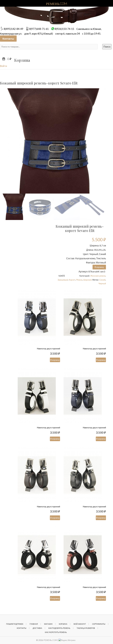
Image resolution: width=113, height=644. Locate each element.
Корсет (72, 279)
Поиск (106, 46)
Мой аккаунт (80, 624)
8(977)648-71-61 (39, 28)
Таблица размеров (86, 628)
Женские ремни (97, 275)
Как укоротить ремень (56, 632)
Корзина (63, 624)
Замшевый (63, 279)
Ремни (79, 279)
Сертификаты (98, 624)
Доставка (37, 628)
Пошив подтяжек (14, 624)
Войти (3, 65)
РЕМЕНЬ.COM (50, 640)
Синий (102, 279)
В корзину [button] (99, 267)
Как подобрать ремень (59, 628)
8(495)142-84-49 (13, 28)
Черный (102, 283)
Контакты (8, 38)
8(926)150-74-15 (64, 28)
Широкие (87, 279)
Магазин (48, 624)
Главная (34, 624)
